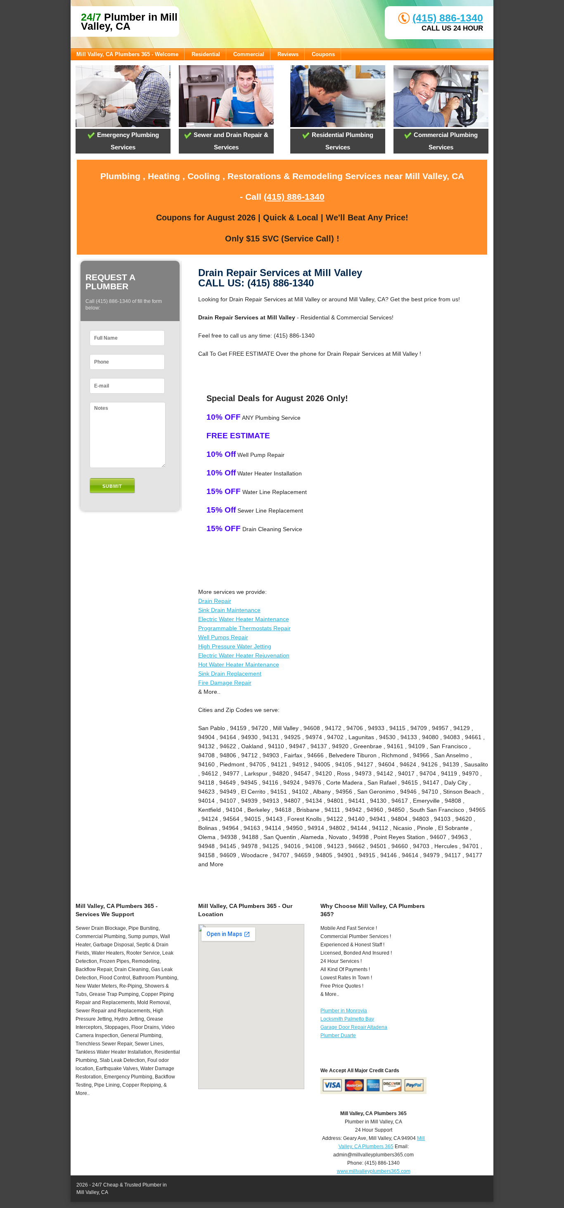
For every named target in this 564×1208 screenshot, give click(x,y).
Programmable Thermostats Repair (244, 628)
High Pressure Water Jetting (234, 646)
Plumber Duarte (338, 1035)
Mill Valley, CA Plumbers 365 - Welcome (127, 54)
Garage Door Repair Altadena (353, 1027)
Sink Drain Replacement (229, 673)
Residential (206, 54)
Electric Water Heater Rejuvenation (243, 655)
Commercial (248, 54)
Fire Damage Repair (224, 682)
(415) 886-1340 (447, 18)
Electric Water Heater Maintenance (243, 619)
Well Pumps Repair (223, 637)
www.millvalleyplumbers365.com (373, 1171)
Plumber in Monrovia (343, 1011)
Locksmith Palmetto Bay (347, 1019)
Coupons (323, 54)
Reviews (288, 54)
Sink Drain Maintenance (229, 610)
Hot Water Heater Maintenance (238, 664)
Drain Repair (214, 601)
